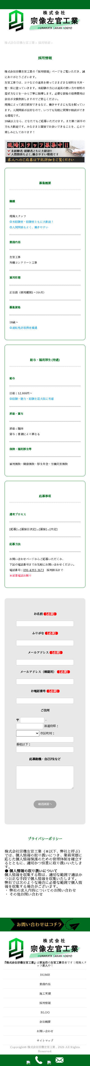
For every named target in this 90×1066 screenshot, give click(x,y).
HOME (45, 974)
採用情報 (45, 1003)
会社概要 (45, 1022)
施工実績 (45, 993)
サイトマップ (45, 1040)
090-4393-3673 (33, 570)
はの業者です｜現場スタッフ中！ (45, 964)
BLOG (45, 1012)
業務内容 (45, 984)
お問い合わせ (45, 1031)
